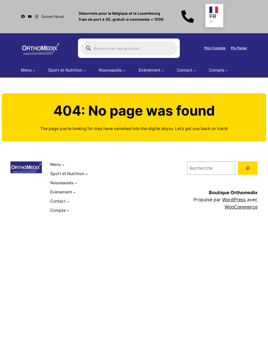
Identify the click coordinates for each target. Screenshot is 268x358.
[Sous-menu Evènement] (162, 70)
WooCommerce (241, 207)
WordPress (234, 199)
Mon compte (215, 48)
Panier (242, 48)
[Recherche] (248, 168)
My (234, 48)
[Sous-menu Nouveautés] (124, 70)
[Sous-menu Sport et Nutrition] (84, 70)
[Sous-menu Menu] (34, 70)
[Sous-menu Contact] (194, 70)
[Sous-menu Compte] (226, 70)
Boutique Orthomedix (233, 192)
